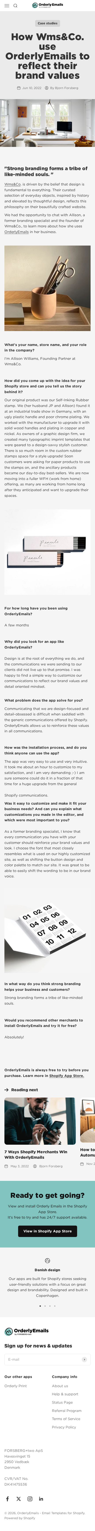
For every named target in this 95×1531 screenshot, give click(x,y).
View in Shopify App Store (47, 1231)
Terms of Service (66, 1419)
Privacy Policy (64, 1427)
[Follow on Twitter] (19, 1499)
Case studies (47, 23)
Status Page (62, 1402)
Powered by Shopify (19, 1518)
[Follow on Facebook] (7, 1499)
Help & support (65, 1394)
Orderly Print (15, 1386)
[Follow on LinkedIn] (41, 1499)
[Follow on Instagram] (30, 1499)
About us (60, 1386)
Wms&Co (12, 184)
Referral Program (67, 1411)
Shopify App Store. (66, 1076)
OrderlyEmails (16, 232)
